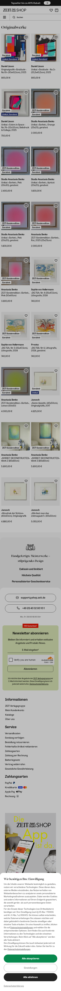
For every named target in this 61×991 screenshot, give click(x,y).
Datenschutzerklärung (14, 985)
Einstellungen (30, 967)
